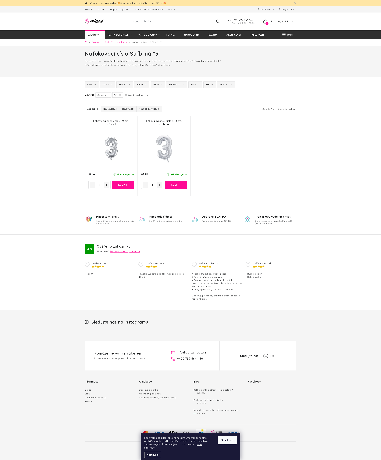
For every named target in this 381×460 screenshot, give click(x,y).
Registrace (288, 9)
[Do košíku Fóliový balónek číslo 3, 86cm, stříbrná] (176, 185)
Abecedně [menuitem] (93, 109)
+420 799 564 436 (242, 19)
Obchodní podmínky (150, 393)
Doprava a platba (119, 9)
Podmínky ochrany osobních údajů (157, 397)
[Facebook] (265, 356)
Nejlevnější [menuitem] (110, 109)
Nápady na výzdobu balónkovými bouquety (216, 410)
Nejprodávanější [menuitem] (149, 109)
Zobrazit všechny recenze (125, 251)
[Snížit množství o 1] (92, 185)
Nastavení (153, 454)
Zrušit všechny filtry (138, 95)
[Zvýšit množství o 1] (106, 185)
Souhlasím (227, 440)
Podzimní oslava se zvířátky (208, 400)
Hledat (218, 21)
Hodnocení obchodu (95, 397)
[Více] (287, 34)
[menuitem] (95, 34)
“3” (116, 95)
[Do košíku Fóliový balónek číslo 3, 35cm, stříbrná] (123, 185)
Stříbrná (102, 95)
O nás (102, 9)
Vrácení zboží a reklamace (149, 9)
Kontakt (89, 9)
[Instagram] (273, 356)
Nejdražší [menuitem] (128, 109)
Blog (87, 393)
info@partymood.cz (191, 352)
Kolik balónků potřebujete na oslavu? (213, 389)
